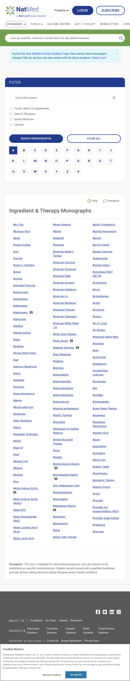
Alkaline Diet (20, 461)
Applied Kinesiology (104, 231)
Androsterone (61, 401)
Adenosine (19, 319)
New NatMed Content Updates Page (47, 53)
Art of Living (100, 323)
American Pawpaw (64, 309)
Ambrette (58, 244)
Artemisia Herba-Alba (105, 336)
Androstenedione (63, 388)
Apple (56, 530)
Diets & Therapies (25, 113)
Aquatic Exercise (102, 251)
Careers (63, 620)
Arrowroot (98, 309)
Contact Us (52, 640)
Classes (19, 124)
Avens (96, 493)
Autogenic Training (103, 480)
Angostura (59, 422)
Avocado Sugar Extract (106, 518)
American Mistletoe (64, 303)
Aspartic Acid (100, 433)
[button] (61, 10)
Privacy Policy (91, 640)
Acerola (17, 258)
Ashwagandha (101, 401)
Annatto (57, 457)
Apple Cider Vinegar (65, 537)
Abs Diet (18, 224)
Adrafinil (18, 326)
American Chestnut (64, 262)
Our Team (50, 620)
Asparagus (99, 415)
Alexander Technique (25, 434)
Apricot (97, 238)
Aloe (16, 481)
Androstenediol (62, 381)
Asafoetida (99, 357)
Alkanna (17, 468)
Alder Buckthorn (22, 420)
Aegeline (18, 346)
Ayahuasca (99, 524)
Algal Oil (18, 447)
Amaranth (58, 238)
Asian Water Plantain (105, 408)
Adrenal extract (22, 332)
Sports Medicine (24, 119)
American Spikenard (65, 316)
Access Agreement (71, 640)
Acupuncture (20, 299)
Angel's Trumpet (62, 415)
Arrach (96, 303)
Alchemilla (19, 414)
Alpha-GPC (19, 510)
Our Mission (36, 620)
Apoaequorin (60, 523)
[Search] (121, 38)
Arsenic (97, 316)
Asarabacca (99, 364)
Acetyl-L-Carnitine (24, 265)
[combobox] (65, 97)
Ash (95, 388)
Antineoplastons (62, 492)
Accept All (75, 674)
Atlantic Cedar (101, 466)
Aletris (17, 427)
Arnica (96, 289)
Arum (96, 350)
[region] (65, 662)
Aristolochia (100, 282)
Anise (56, 450)
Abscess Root (21, 231)
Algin (16, 454)
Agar (16, 359)
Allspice (18, 474)
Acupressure (20, 292)
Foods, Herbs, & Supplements (32, 108)
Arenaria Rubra (101, 265)
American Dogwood (64, 269)
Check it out (98, 57)
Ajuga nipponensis (24, 393)
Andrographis (61, 374)
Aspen (96, 439)
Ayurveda (98, 531)
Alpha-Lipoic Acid (23, 538)
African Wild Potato (24, 353)
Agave (17, 373)
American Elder (62, 276)
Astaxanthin (99, 446)
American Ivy (60, 296)
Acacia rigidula (21, 244)
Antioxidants (60, 499)
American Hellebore (64, 289)
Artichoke (98, 343)
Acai (15, 251)
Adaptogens (20, 305)
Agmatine (18, 380)
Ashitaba (98, 395)
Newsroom (76, 620)
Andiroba (58, 368)
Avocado (98, 500)
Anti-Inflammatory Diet (66, 485)
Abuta (16, 238)
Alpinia (57, 231)
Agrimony (18, 387)
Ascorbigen (99, 381)
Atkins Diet (99, 460)
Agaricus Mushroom (25, 366)
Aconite (17, 278)
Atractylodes (100, 473)
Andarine (58, 361)
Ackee (17, 272)
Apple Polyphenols (104, 224)
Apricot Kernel (101, 244)
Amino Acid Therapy (65, 334)
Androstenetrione (63, 395)
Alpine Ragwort (62, 224)
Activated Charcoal (24, 285)
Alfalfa (17, 441)
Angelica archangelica (66, 408)
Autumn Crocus (101, 487)
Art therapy (99, 330)
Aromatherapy (101, 296)
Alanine (17, 400)
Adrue (16, 339)
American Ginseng (63, 282)
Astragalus (99, 453)
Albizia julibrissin (23, 407)
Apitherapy (59, 516)
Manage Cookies (52, 674)
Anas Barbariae (62, 354)
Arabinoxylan (100, 258)
